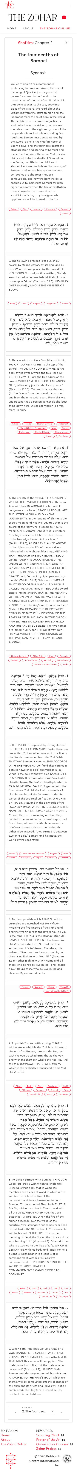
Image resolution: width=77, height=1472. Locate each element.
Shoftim (25, 43)
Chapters (27, 1408)
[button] (38, 1411)
